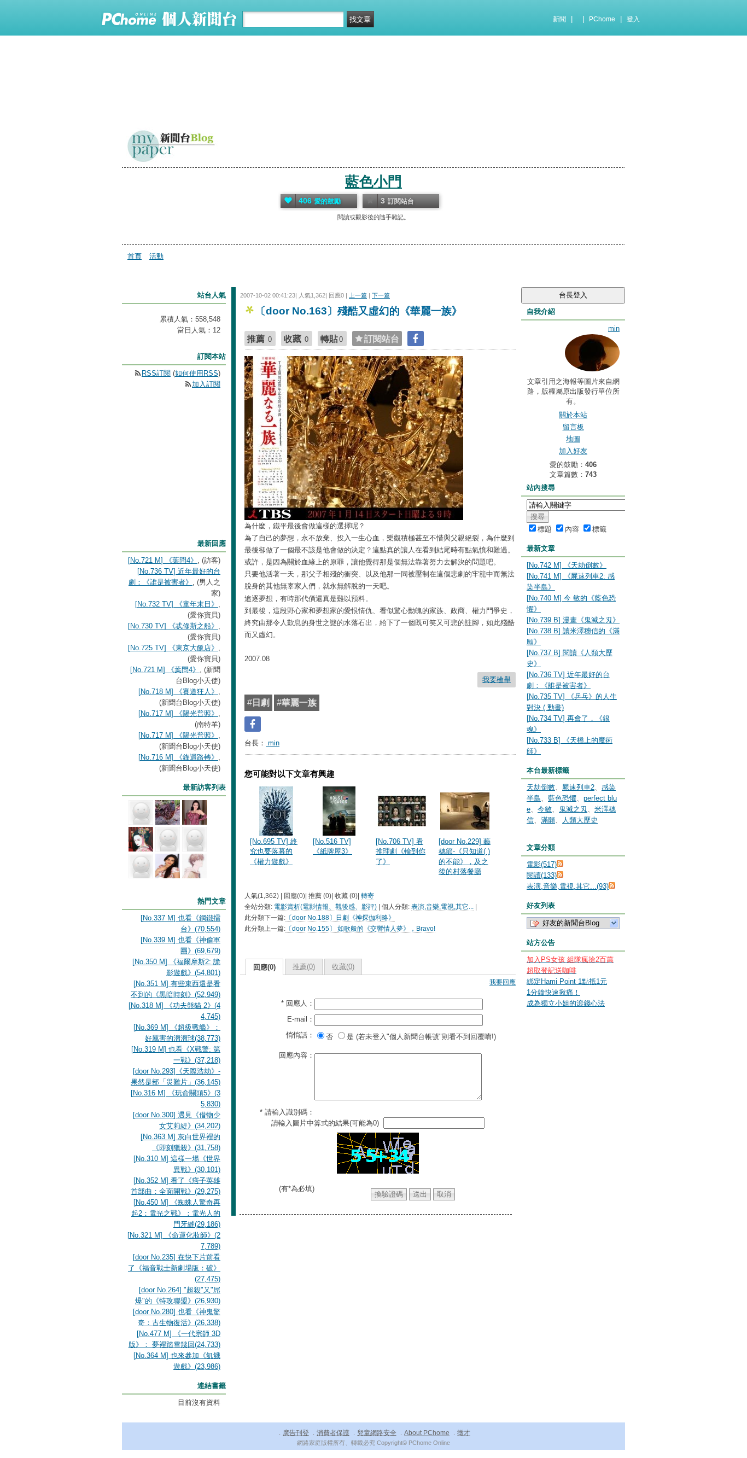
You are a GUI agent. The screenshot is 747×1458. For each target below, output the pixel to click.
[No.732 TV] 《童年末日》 (176, 604)
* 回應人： (297, 1003)
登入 (633, 19)
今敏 (545, 809)
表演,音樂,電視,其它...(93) (568, 886)
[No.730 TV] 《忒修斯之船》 (173, 626)
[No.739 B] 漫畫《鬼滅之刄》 (573, 620)
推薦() (304, 967)
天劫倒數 (541, 787)
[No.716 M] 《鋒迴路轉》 (178, 757)
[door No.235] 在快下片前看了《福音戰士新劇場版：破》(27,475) (174, 1268)
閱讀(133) (542, 875)
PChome (602, 19)
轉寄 (367, 896)
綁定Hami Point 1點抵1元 (567, 981)
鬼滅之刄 (573, 809)
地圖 (573, 439)
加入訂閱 (206, 384)
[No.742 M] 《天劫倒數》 (566, 565)
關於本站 (573, 415)
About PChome (427, 1433)
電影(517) (542, 864)
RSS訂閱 (156, 373)
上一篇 (358, 295)
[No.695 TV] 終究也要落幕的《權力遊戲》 (273, 851)
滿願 (548, 820)
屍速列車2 (578, 787)
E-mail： (300, 1019)
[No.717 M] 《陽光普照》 (178, 713)
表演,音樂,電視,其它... (442, 907)
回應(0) (264, 967)
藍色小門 (373, 181)
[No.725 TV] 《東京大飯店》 (173, 648)
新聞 (559, 19)
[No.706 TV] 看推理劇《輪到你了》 (400, 851)
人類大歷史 (580, 820)
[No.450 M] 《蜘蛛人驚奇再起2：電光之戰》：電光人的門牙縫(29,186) (175, 1213)
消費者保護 (333, 1433)
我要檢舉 (496, 679)
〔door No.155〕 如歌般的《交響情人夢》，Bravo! (360, 928)
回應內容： (296, 1055)
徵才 (463, 1433)
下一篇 (381, 295)
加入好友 (573, 451)
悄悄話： (300, 1035)
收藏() (343, 967)
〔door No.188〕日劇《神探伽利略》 (340, 918)
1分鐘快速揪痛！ (553, 992)
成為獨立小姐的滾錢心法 (566, 1003)
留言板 (573, 427)
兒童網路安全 (376, 1433)
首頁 (134, 256)
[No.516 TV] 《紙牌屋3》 (332, 846)
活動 (156, 256)
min (272, 743)
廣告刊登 (296, 1433)
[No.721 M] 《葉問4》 (162, 560)
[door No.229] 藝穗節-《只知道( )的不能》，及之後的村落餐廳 (465, 856)
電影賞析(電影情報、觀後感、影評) (325, 907)
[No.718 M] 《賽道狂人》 (178, 691)
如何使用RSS (196, 373)
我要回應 (502, 982)
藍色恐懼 (562, 798)
